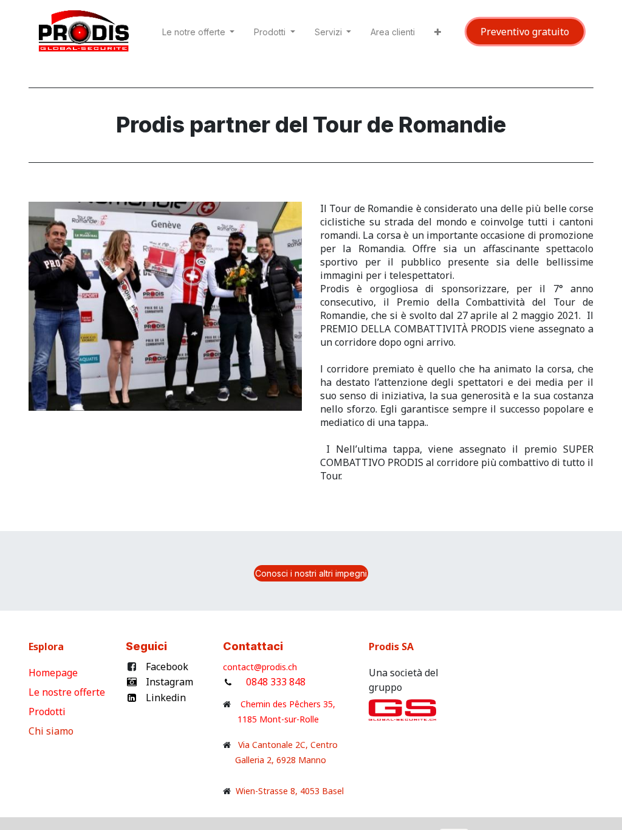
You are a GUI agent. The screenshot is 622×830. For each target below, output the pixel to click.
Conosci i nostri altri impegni (311, 573)
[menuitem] (393, 34)
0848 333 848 (276, 681)
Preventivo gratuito (524, 31)
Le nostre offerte (68, 692)
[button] (437, 34)
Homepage (54, 672)
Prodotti (49, 711)
